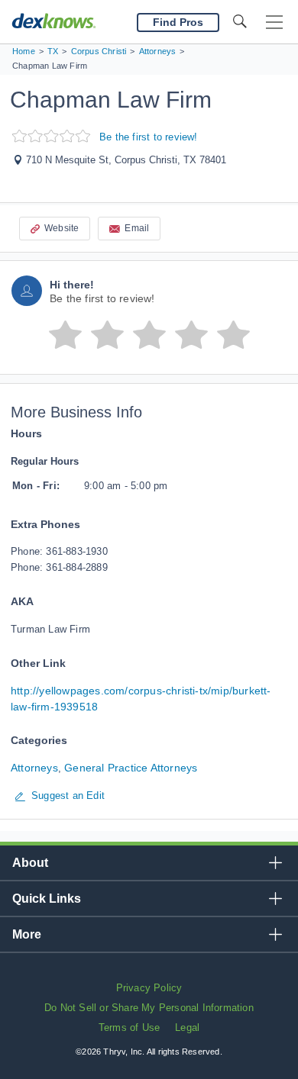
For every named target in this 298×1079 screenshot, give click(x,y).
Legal (187, 1027)
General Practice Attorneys (130, 768)
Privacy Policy (149, 988)
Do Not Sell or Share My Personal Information (149, 1007)
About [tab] (30, 862)
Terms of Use (129, 1027)
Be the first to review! (148, 137)
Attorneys (34, 768)
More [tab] (26, 934)
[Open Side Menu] (274, 22)
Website (61, 228)
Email (137, 228)
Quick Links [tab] (46, 898)
